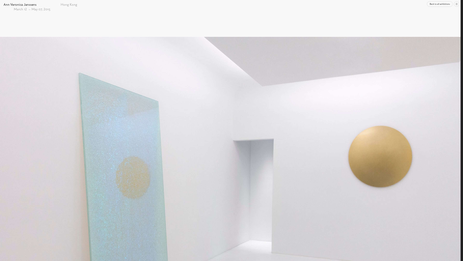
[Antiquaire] (462, 130)
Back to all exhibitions (440, 4)
